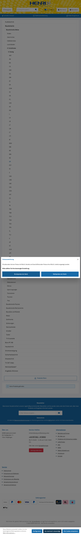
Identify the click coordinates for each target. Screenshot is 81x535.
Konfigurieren (37, 531)
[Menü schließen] (77, 259)
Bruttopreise (21, 274)
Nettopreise (60, 274)
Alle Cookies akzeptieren (71, 531)
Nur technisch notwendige (52, 531)
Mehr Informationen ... (9, 533)
